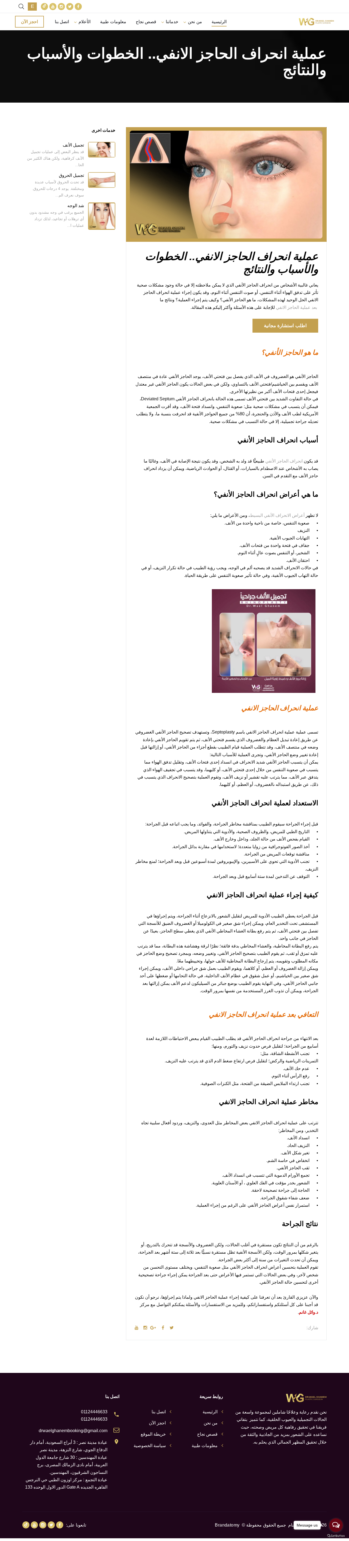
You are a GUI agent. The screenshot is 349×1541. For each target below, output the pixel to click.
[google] (44, 6)
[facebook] (78, 6)
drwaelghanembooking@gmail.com (73, 1430)
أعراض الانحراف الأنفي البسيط (277, 515)
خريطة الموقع (153, 1434)
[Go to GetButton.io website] (336, 1535)
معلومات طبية (113, 21)
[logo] (316, 22)
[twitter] (69, 6)
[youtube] (52, 6)
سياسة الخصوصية (150, 1445)
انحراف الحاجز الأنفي (284, 461)
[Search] (21, 6)
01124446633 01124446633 (94, 1415)
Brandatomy (227, 1525)
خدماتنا (172, 21)
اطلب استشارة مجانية (285, 325)
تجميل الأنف (73, 145)
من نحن (195, 21)
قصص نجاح (146, 21)
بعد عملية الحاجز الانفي (297, 307)
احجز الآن (29, 21)
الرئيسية (219, 21)
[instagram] (61, 6)
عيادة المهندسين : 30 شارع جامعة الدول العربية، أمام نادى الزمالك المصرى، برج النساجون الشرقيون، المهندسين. (71, 1465)
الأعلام (85, 21)
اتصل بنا (62, 21)
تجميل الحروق (71, 175)
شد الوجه (75, 205)
